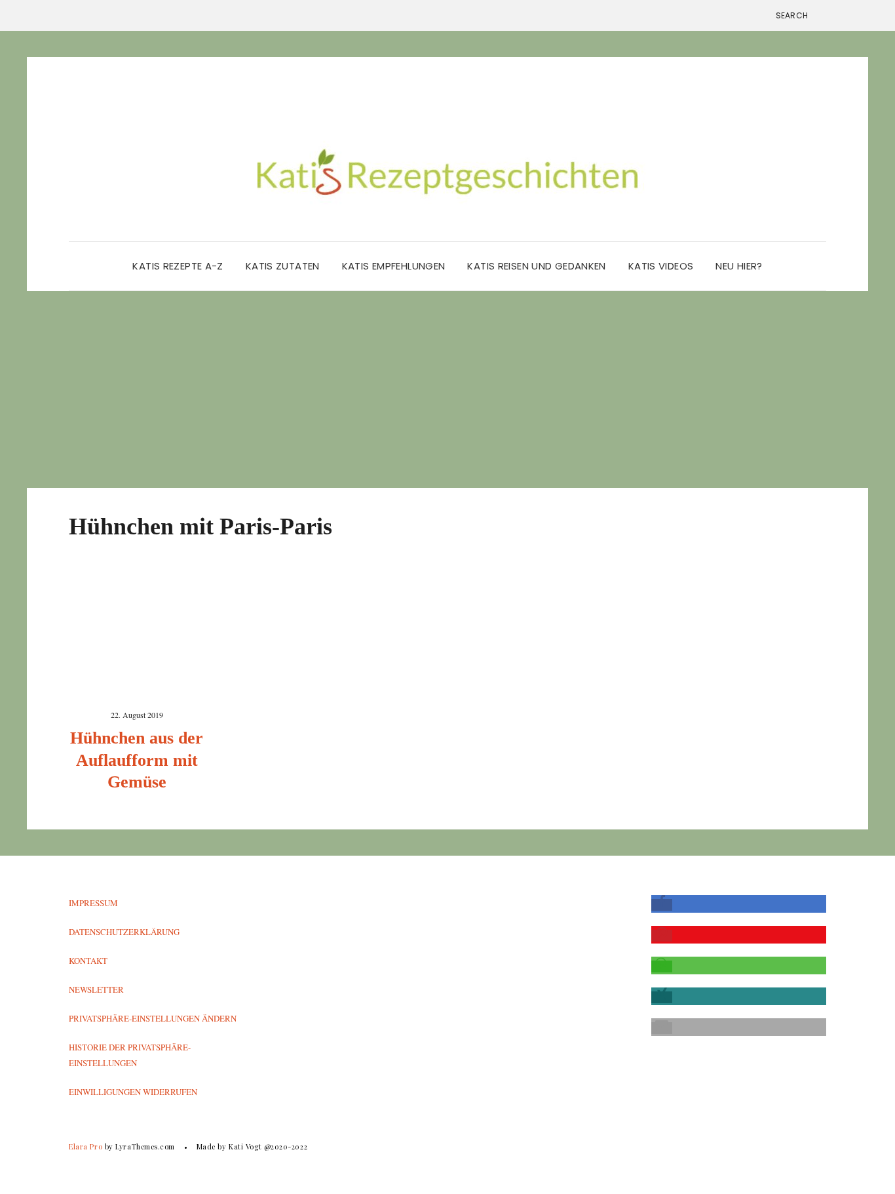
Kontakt (88, 960)
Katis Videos (661, 266)
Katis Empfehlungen (394, 266)
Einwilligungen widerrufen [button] (133, 1092)
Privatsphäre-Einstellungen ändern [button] (153, 1018)
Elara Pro (85, 1146)
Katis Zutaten (283, 266)
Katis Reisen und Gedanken (536, 266)
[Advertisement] (447, 389)
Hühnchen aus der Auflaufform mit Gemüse (136, 760)
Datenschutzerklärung (124, 932)
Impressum (93, 903)
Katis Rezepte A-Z (177, 266)
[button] (661, 905)
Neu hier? (738, 266)
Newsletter (96, 989)
